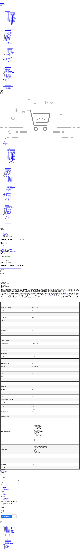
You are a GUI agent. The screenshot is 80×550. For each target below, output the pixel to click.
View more (3, 470)
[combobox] (5, 92)
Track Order (2, 4)
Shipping (4, 487)
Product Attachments (4, 474)
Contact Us (5, 494)
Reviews (2, 473)
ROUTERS (5, 233)
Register (4, 141)
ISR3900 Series (6, 235)
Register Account (6, 489)
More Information (3, 471)
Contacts (2, 3)
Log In (4, 140)
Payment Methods (6, 486)
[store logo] (7, 5)
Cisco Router (5, 234)
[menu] (0, 225)
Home (4, 232)
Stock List (5, 499)
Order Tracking (5, 498)
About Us (4, 493)
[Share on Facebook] (3, 245)
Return (4, 488)
